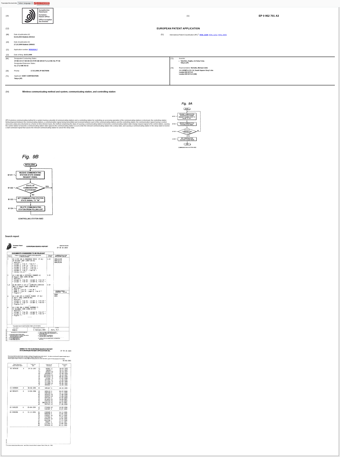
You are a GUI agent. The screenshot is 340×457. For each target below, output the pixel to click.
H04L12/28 (204, 35)
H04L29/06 (222, 35)
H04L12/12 (213, 35)
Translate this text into (9, 3)
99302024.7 (33, 50)
